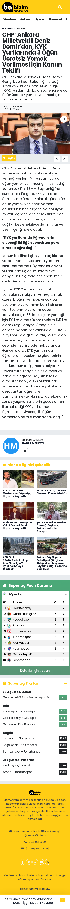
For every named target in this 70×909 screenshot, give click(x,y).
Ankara (25, 19)
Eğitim (22, 879)
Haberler (7, 28)
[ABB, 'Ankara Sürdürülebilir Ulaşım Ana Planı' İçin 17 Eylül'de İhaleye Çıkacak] (18, 546)
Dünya (40, 875)
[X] (29, 862)
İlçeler (40, 19)
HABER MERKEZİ (33, 443)
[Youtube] (41, 862)
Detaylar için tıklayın (35, 671)
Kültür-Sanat (44, 879)
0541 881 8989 (37, 842)
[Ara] (60, 7)
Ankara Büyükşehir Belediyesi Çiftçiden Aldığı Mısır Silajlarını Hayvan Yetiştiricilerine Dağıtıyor (52, 563)
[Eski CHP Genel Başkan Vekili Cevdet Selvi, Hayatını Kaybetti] (18, 511)
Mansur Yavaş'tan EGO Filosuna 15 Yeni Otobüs (52, 492)
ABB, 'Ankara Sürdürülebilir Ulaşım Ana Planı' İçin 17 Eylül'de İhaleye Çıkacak (16, 563)
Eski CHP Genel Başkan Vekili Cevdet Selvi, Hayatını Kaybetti (17, 525)
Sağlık (62, 875)
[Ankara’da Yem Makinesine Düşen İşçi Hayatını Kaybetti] (18, 479)
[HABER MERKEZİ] (11, 445)
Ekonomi (55, 19)
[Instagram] (35, 862)
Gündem (9, 19)
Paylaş (11, 158)
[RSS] (47, 862)
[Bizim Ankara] (15, 7)
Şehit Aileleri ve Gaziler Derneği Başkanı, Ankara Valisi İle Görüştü (51, 527)
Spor (31, 879)
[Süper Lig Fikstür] (65, 683)
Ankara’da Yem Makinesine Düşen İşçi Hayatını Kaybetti (17, 493)
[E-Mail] (25, 450)
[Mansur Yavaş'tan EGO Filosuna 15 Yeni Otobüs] (52, 479)
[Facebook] (22, 862)
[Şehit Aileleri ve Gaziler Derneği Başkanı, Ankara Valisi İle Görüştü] (52, 511)
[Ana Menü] (64, 7)
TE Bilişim (44, 889)
